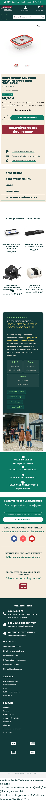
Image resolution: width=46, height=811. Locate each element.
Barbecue (7, 722)
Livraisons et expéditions (13, 651)
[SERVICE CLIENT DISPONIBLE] (23, 475)
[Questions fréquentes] (4, 633)
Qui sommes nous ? (11, 681)
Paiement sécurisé (10, 655)
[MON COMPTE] (25, 7)
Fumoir (6, 711)
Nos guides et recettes (12, 669)
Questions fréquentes (21, 632)
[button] (38, 26)
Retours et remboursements (14, 660)
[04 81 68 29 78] (4, 613)
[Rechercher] (42, 17)
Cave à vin (7, 732)
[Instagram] (23, 538)
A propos (8, 676)
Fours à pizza (8, 714)
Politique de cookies (11, 692)
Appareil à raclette (11, 718)
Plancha (6, 725)
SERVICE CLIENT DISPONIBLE (23, 477)
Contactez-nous (23, 605)
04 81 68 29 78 (15, 611)
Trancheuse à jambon (12, 729)
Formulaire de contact (22, 623)
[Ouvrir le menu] (4, 17)
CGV (5, 688)
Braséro (6, 707)
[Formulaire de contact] (4, 624)
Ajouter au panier (27, 118)
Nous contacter (9, 684)
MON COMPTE (25, 10)
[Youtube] (32, 538)
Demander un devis (11, 664)
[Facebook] (14, 538)
